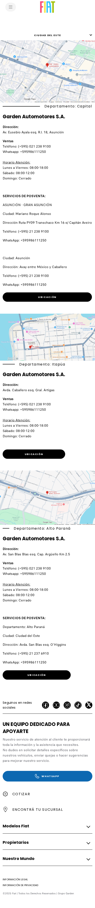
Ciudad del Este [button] (47, 35)
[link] (47, 297)
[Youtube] (56, 705)
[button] (46, 826)
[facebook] (45, 705)
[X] (88, 705)
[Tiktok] (78, 705)
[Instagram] (67, 705)
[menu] (10, 7)
